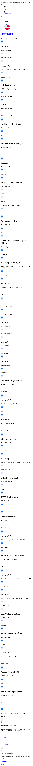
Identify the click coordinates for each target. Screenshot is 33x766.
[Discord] (2, 765)
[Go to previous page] (1, 17)
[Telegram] (6, 765)
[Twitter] (4, 765)
